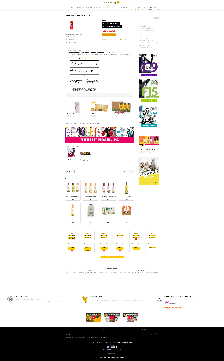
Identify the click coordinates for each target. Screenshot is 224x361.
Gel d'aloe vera (79, 270)
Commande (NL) (72, 235)
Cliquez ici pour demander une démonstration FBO (173, 307)
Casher (154, 272)
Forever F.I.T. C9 (143, 35)
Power (129, 39)
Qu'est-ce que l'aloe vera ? (108, 7)
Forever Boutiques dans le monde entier (112, 257)
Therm (108, 274)
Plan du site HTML (150, 334)
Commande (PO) (136, 247)
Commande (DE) (136, 235)
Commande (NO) (104, 247)
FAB (120, 39)
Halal (100, 272)
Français (154, 7)
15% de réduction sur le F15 (149, 100)
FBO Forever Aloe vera (136, 7)
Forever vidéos (141, 154)
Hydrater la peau (113, 272)
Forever (122, 39)
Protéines (98, 274)
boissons (118, 39)
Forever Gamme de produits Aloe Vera (128, 9)
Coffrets (87, 274)
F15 (133, 270)
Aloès (90, 270)
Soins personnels (92, 274)
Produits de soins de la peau (140, 272)
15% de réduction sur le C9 (149, 75)
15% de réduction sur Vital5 (149, 125)
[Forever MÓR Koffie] (99, 107)
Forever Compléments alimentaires (145, 45)
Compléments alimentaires (136, 274)
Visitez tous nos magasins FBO (95, 337)
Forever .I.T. (76, 272)
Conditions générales (127, 333)
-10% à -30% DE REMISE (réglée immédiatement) (91, 7)
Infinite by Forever (150, 272)
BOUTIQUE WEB (78, 7)
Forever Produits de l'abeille (144, 26)
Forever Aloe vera (70, 7)
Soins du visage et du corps (92, 272)
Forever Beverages (125, 39)
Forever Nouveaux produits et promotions (146, 47)
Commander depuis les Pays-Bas (112, 26)
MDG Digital (88, 337)
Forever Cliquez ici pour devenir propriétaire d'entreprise (100, 303)
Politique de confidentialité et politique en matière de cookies (140, 333)
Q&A (115, 7)
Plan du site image (156, 334)
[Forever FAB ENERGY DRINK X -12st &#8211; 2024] (77, 107)
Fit (137, 270)
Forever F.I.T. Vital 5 (143, 38)
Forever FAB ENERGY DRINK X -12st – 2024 (75, 113)
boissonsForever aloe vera (111, 39)
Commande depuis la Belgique (111, 23)
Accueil (119, 9)
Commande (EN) (72, 238)
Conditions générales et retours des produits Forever (112, 349)
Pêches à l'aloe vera (85, 270)
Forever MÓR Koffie (92, 113)
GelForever (151, 270)
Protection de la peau (106, 272)
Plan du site (145, 334)
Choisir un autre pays (108, 35)
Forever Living (17, 298)
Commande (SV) (120, 247)
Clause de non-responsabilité (154, 333)
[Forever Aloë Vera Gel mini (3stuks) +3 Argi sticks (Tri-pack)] (121, 107)
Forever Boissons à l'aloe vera (140, 9)
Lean (157, 272)
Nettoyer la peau (120, 272)
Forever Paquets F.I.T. (143, 33)
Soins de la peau (129, 272)
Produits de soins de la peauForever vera (146, 40)
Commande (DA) (72, 247)
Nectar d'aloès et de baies (71, 270)
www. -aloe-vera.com (77, 337)
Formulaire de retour (112, 350)
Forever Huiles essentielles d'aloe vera (145, 30)
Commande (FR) (72, 237)
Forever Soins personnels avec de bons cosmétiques (148, 42)
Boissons (109, 270)
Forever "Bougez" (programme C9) (145, 152)
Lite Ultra (83, 274)
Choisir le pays (145, 7)
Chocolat (100, 270)
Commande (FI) (88, 247)
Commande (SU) (88, 248)
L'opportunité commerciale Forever (124, 7)
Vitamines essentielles (122, 270)
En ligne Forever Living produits (144, 151)
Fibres (135, 270)
